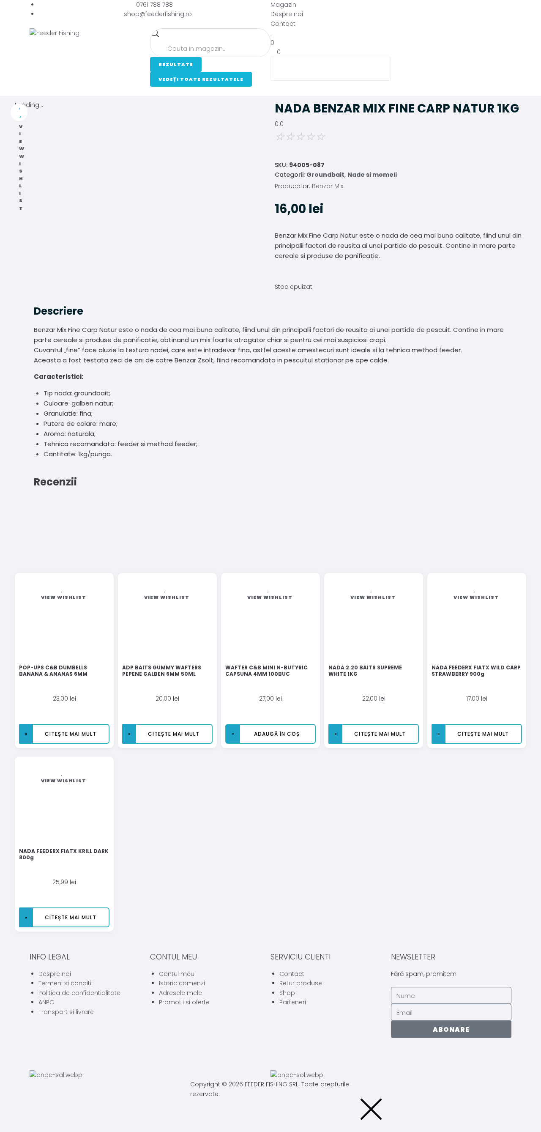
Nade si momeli (372, 174)
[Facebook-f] (401, 1056)
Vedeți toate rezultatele (200, 79)
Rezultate (175, 64)
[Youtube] (424, 1056)
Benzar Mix (327, 186)
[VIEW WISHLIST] (19, 112)
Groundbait (325, 174)
